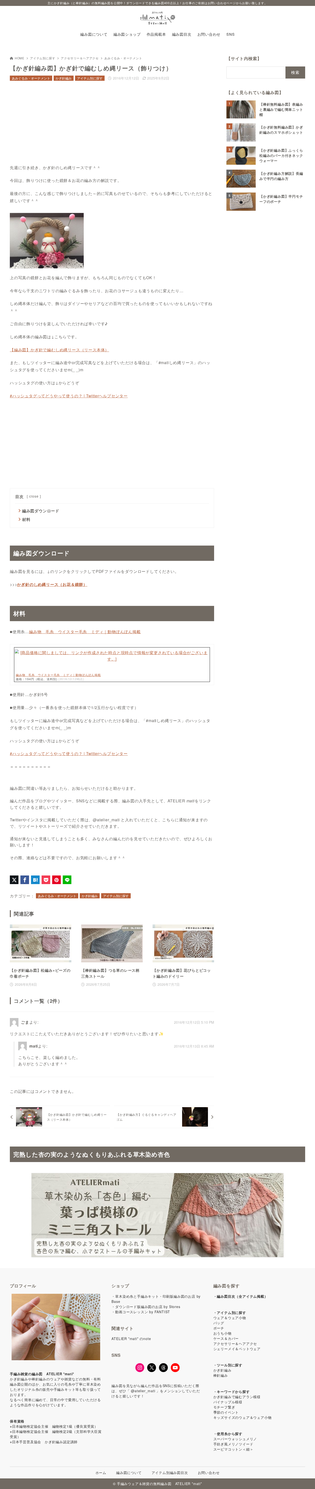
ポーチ (218, 1328)
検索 (295, 72)
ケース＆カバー (226, 1338)
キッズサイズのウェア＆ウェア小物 (242, 1417)
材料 (26, 519)
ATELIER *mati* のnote (131, 1338)
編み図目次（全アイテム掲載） (242, 1296)
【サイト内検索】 (243, 58)
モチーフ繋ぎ (224, 1407)
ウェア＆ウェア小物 (229, 1317)
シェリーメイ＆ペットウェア (237, 1348)
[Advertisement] (112, 123)
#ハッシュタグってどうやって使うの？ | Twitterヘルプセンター (69, 396)
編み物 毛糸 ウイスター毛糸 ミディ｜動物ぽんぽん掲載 (85, 631)
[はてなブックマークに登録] (35, 879)
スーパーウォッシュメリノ (235, 1438)
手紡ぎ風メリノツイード (233, 1443)
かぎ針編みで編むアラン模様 (237, 1396)
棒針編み (220, 1375)
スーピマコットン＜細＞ (233, 1449)
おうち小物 (222, 1333)
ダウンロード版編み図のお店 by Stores (147, 1306)
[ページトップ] (304, 1478)
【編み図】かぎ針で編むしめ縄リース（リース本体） (59, 350)
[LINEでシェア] (67, 879)
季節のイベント (226, 1412)
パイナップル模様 (227, 1401)
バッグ (218, 1322)
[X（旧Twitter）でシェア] (14, 879)
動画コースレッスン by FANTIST (142, 1311)
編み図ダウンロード (40, 511)
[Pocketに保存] (46, 879)
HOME (19, 58)
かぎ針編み (64, 78)
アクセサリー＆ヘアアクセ (80, 58)
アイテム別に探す (42, 58)
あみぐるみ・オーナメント (123, 58)
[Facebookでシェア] (24, 879)
